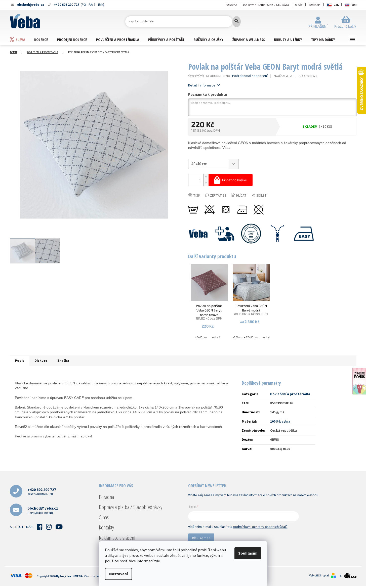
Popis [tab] (19, 360)
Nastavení (118, 574)
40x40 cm (201, 337)
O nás (298, 5)
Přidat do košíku (234, 180)
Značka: (282, 76)
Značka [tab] (63, 360)
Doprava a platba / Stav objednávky (266, 5)
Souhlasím (248, 553)
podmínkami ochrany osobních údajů (260, 526)
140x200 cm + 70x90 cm (243, 337)
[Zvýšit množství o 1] (206, 177)
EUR (353, 5)
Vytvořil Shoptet (319, 576)
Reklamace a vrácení (117, 537)
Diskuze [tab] (40, 360)
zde (157, 561)
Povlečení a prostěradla (290, 394)
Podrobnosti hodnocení (250, 76)
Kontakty (314, 5)
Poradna (231, 5)
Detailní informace (201, 85)
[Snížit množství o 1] (206, 183)
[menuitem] (22, 39)
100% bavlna (280, 421)
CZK (336, 5)
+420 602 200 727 (41, 491)
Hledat (236, 21)
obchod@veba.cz (42, 510)
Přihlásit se (201, 538)
